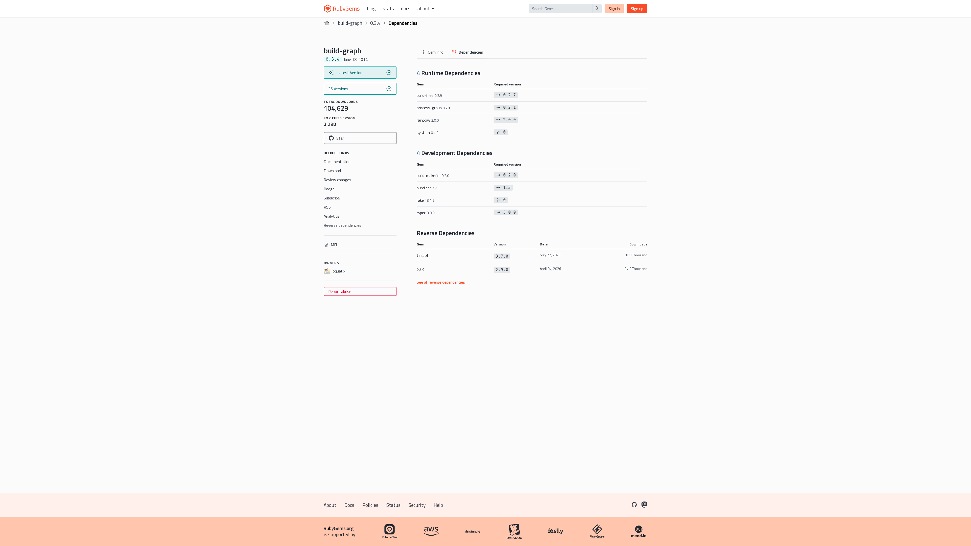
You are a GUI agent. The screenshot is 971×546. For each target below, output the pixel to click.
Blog (371, 8)
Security (417, 505)
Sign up (637, 9)
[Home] (327, 23)
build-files (429, 95)
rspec (425, 213)
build (420, 269)
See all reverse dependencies (441, 282)
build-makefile (433, 175)
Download (332, 171)
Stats (388, 8)
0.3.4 (375, 23)
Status (393, 505)
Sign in (614, 9)
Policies (370, 505)
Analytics (331, 216)
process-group (433, 108)
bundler (428, 188)
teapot (423, 255)
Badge (329, 189)
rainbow (428, 120)
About (330, 505)
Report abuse (339, 291)
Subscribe (332, 198)
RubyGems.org (339, 528)
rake (425, 200)
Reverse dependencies (342, 225)
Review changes (337, 180)
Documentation (337, 161)
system (427, 132)
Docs (405, 8)
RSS (327, 207)
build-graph (350, 23)
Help (438, 505)
